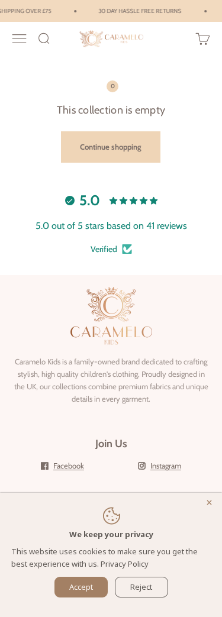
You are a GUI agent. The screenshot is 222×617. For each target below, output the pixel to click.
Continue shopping (110, 146)
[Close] (211, 503)
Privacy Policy (125, 563)
